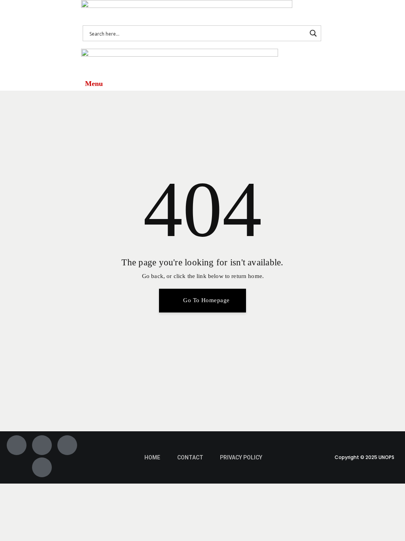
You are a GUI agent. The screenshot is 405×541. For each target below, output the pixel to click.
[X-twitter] (42, 445)
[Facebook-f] (16, 445)
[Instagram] (67, 445)
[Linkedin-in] (42, 467)
